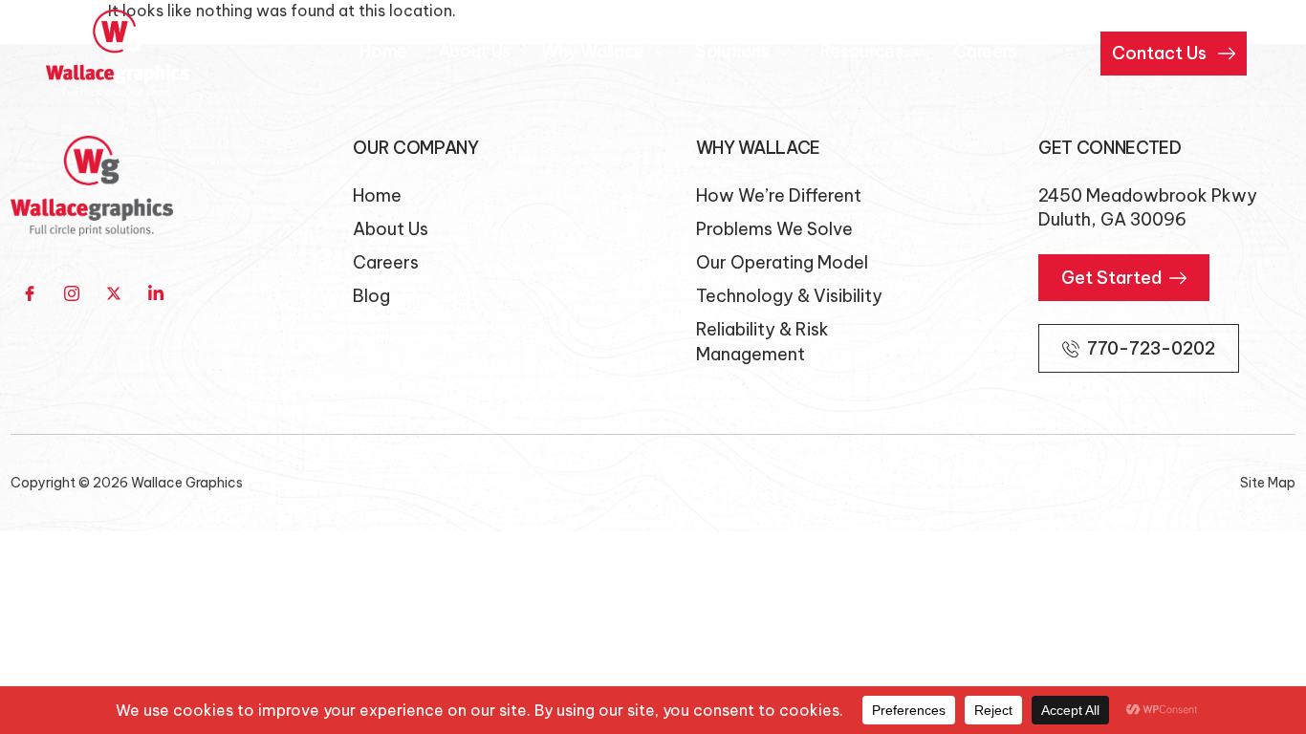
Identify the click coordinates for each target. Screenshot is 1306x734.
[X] (113, 293)
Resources (861, 51)
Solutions (732, 51)
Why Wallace (592, 51)
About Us (474, 51)
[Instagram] (71, 293)
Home (383, 51)
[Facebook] (29, 293)
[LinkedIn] (155, 293)
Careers (985, 51)
